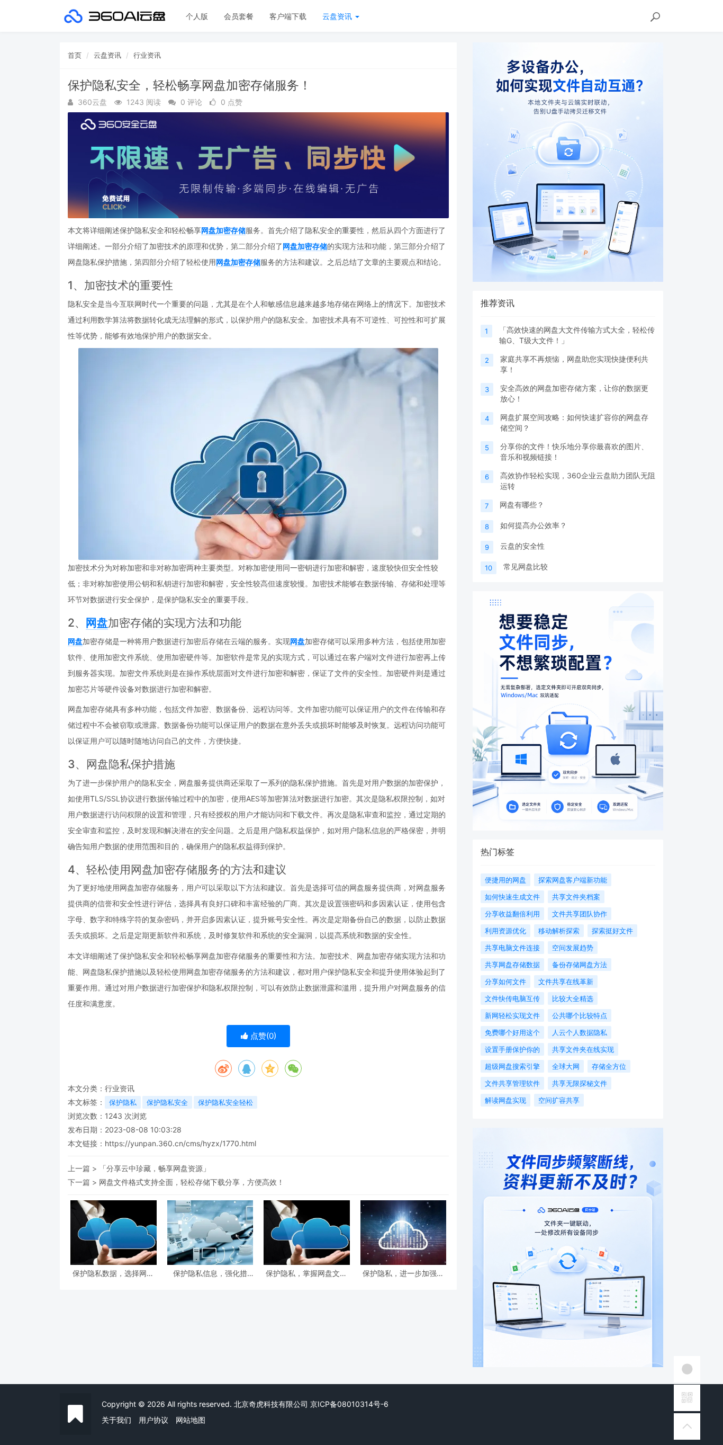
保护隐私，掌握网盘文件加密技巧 (306, 1273)
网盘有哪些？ (522, 504)
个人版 (197, 16)
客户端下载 (287, 16)
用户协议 (153, 1419)
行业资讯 (147, 55)
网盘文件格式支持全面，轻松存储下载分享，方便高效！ (191, 1182)
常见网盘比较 (525, 566)
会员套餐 (239, 16)
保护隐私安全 (167, 1102)
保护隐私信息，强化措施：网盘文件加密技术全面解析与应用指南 (210, 1273)
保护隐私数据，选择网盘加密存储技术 (113, 1273)
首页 (75, 55)
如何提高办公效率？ (533, 525)
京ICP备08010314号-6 (349, 1403)
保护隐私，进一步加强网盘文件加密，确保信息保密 (403, 1273)
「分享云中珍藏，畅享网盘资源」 (154, 1168)
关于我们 (116, 1419)
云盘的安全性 (522, 545)
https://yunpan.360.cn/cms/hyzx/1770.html (180, 1143)
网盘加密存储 (223, 230)
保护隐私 (123, 1102)
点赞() (262, 1036)
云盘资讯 (338, 16)
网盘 (97, 622)
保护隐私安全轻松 (225, 1102)
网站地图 (190, 1419)
